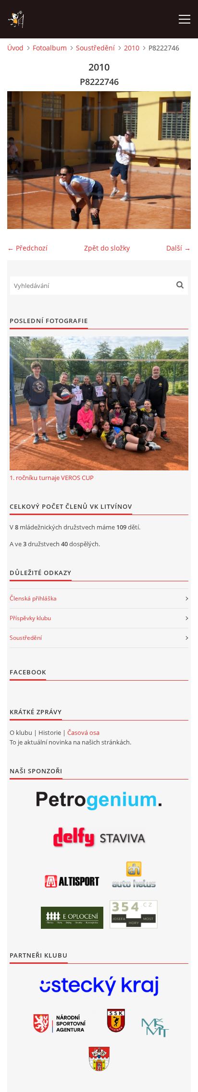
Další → (178, 247)
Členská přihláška (33, 598)
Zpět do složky (107, 247)
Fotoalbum (50, 47)
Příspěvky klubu (30, 618)
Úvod (15, 47)
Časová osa (83, 732)
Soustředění (95, 47)
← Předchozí (27, 247)
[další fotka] (175, 160)
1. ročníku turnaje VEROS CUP (52, 477)
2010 (131, 47)
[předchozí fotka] (23, 160)
